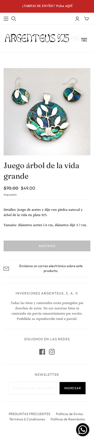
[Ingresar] (77, 18)
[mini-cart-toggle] (86, 18)
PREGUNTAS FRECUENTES (29, 414)
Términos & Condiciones (27, 419)
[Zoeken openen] (13, 18)
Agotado (47, 246)
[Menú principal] (6, 18)
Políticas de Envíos (69, 414)
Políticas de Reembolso (68, 419)
